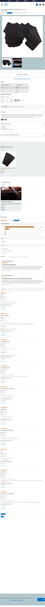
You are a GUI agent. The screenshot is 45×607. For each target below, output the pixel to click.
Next (2, 516)
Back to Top (3, 514)
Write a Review (16, 220)
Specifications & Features (6, 123)
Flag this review (3, 308)
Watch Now (3, 209)
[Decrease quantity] (2, 100)
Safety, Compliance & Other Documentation (10, 134)
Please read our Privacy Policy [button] (16, 600)
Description (3, 112)
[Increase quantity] (11, 100)
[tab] (22, 116)
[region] (22, 63)
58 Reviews (9, 12)
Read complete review (6, 270)
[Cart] (43, 5)
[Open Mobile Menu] (2, 4)
